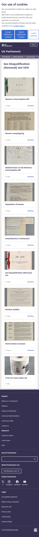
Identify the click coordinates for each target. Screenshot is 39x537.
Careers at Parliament (9, 411)
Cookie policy (6, 517)
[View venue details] (19, 93)
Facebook (17, 485)
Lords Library (6, 440)
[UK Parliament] (7, 45)
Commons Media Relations (10, 416)
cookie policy (19, 26)
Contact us (5, 426)
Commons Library (7, 435)
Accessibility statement (9, 497)
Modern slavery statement (10, 502)
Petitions (4, 406)
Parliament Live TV (11, 471)
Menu (34, 45)
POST (3, 445)
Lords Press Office (8, 421)
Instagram (9, 485)
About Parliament (18, 56)
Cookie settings (33, 34)
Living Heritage (30, 56)
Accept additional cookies (8, 34)
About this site (6, 507)
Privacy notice (6, 512)
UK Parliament (11, 51)
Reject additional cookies (21, 34)
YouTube (24, 485)
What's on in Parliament (10, 401)
